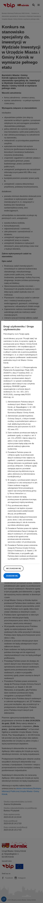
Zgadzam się (12, 576)
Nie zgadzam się (13, 568)
